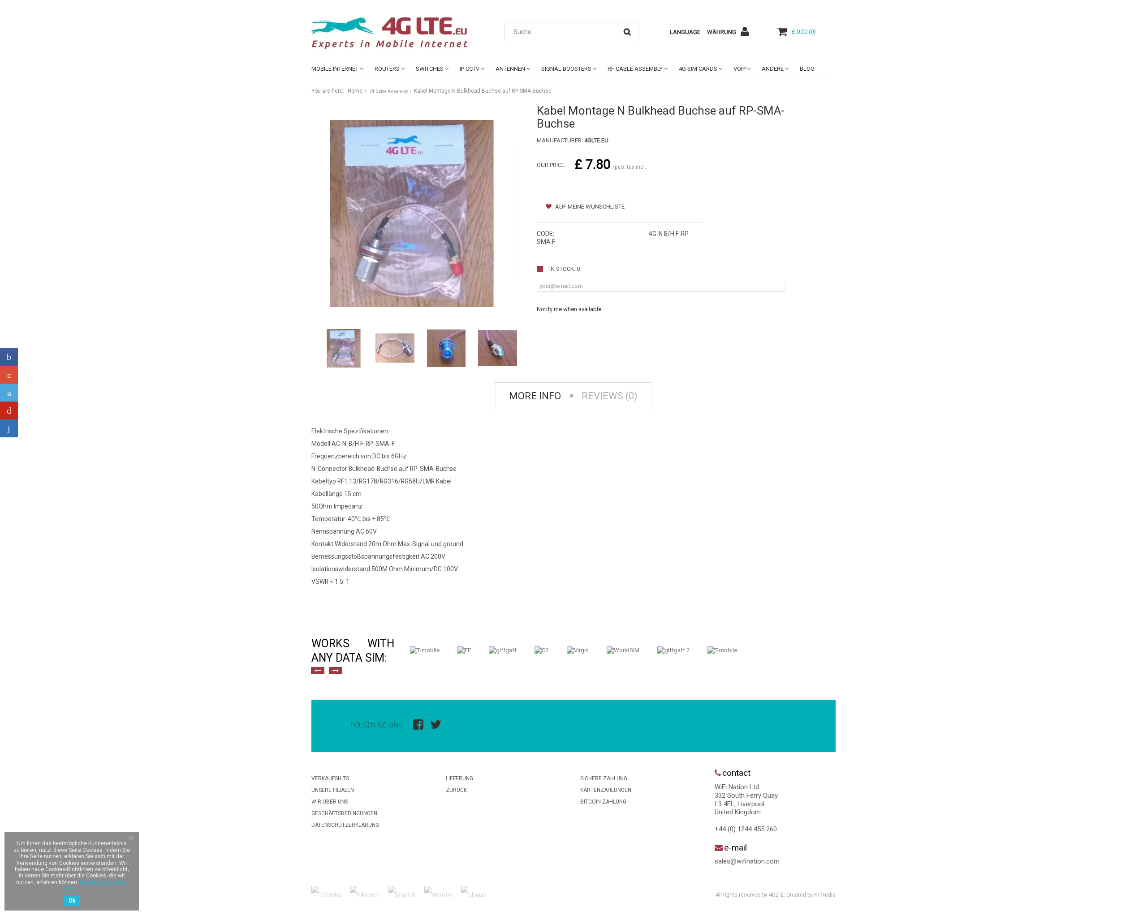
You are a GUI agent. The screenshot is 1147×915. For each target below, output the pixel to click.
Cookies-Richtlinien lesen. (96, 885)
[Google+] (9, 375)
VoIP (739, 68)
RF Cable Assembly (635, 68)
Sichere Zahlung (603, 778)
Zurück (456, 790)
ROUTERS (387, 68)
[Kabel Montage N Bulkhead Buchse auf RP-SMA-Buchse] (344, 348)
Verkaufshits (330, 778)
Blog (807, 68)
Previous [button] (317, 670)
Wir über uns (329, 802)
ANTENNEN (510, 68)
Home (355, 91)
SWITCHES (430, 68)
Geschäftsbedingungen (344, 813)
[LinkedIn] (9, 428)
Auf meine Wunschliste (589, 206)
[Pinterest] (9, 410)
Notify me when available (569, 309)
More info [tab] (535, 396)
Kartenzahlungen (605, 790)
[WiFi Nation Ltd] (394, 33)
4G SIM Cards (698, 68)
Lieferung (459, 778)
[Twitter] (9, 393)
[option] (424, 650)
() (804, 31)
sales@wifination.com (747, 861)
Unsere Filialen (332, 790)
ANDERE (773, 68)
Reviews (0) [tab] (610, 396)
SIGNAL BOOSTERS (566, 68)
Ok (72, 901)
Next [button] (335, 670)
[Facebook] (9, 357)
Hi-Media (825, 895)
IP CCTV (469, 68)
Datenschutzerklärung (345, 825)
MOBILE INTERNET (334, 68)
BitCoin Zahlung (603, 802)
